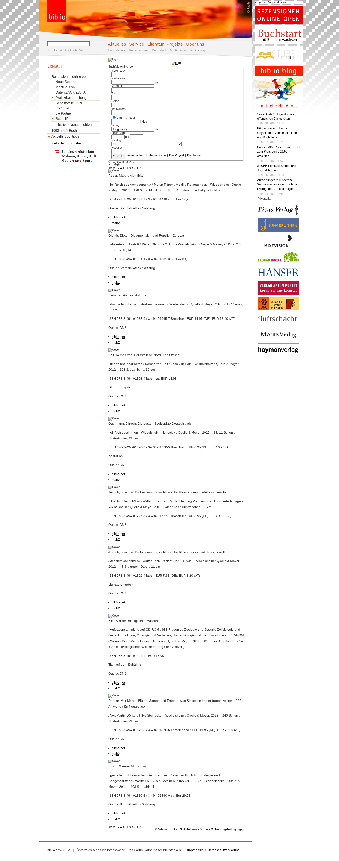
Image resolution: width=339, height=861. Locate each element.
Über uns (195, 44)
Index (158, 82)
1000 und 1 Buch (64, 130)
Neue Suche (65, 82)
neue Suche (135, 155)
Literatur (155, 44)
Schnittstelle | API (69, 103)
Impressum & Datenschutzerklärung (213, 850)
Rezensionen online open (70, 77)
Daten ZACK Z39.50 (71, 92)
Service (136, 44)
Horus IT (207, 829)
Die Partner (194, 155)
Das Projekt (176, 155)
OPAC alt (63, 108)
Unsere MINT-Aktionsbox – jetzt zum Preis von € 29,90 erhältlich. (278, 152)
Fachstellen (116, 50)
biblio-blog (197, 50)
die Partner (64, 113)
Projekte (175, 44)
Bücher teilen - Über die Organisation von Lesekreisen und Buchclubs (277, 133)
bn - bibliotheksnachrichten (71, 124)
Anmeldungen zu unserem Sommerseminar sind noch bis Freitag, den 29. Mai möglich (277, 185)
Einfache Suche (156, 155)
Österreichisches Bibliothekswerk (178, 829)
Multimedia (178, 50)
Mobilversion (65, 87)
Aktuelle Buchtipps (65, 136)
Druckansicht (56, 50)
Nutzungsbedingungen (229, 829)
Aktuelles (117, 44)
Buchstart (159, 50)
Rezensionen (138, 50)
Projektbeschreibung (71, 98)
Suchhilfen (63, 118)
